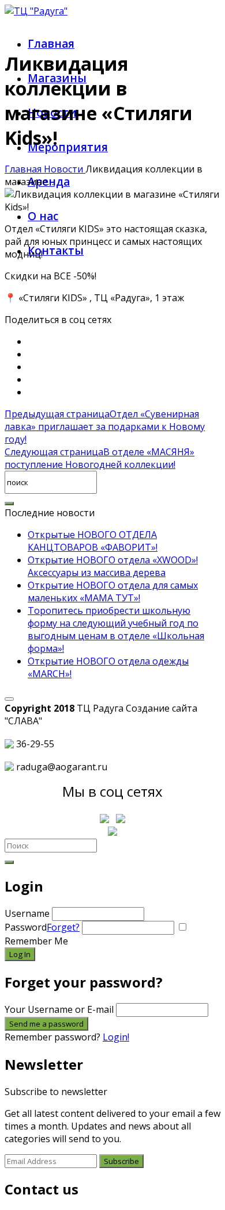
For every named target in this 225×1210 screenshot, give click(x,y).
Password (42, 927)
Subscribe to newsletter (56, 1091)
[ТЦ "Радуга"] (36, 11)
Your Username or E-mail (59, 1009)
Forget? (63, 927)
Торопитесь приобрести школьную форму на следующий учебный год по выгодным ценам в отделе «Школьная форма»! (116, 629)
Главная (51, 43)
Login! (116, 1037)
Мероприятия (68, 147)
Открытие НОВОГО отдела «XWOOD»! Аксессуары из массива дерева (113, 566)
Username (27, 913)
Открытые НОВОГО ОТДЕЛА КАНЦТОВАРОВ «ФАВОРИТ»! (93, 541)
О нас (43, 216)
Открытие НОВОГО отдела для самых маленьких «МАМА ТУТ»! (113, 591)
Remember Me (36, 941)
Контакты (56, 250)
